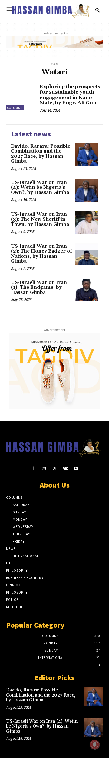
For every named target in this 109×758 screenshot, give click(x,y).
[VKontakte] (65, 468)
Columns (14, 108)
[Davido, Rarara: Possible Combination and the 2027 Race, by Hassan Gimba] (86, 154)
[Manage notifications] (95, 744)
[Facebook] (33, 468)
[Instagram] (44, 468)
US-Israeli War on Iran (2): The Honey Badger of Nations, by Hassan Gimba (41, 253)
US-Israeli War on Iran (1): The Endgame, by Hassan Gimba (39, 287)
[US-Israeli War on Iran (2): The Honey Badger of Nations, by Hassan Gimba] (86, 254)
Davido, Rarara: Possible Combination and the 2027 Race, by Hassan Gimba (40, 153)
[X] (54, 468)
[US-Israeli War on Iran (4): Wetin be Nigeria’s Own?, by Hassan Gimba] (86, 190)
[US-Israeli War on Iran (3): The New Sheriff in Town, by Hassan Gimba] (86, 222)
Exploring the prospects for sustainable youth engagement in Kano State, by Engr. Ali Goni (70, 95)
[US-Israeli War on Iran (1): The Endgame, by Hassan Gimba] (86, 290)
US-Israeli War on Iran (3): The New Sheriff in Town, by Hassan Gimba (40, 219)
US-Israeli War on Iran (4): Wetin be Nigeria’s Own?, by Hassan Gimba (40, 187)
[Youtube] (76, 468)
